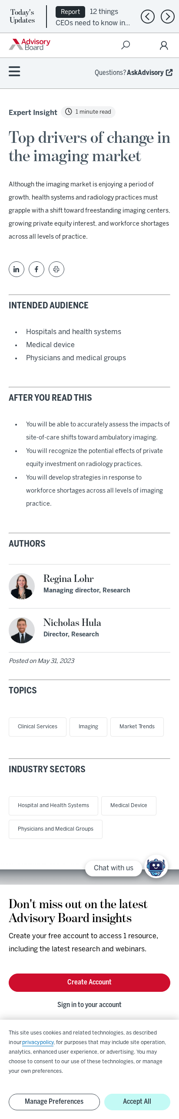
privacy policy (37, 1042)
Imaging (88, 726)
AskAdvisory (145, 73)
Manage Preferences (54, 1102)
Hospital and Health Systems (53, 805)
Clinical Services (37, 726)
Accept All (137, 1102)
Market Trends (137, 726)
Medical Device (128, 805)
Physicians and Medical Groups (55, 829)
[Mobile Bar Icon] (14, 72)
